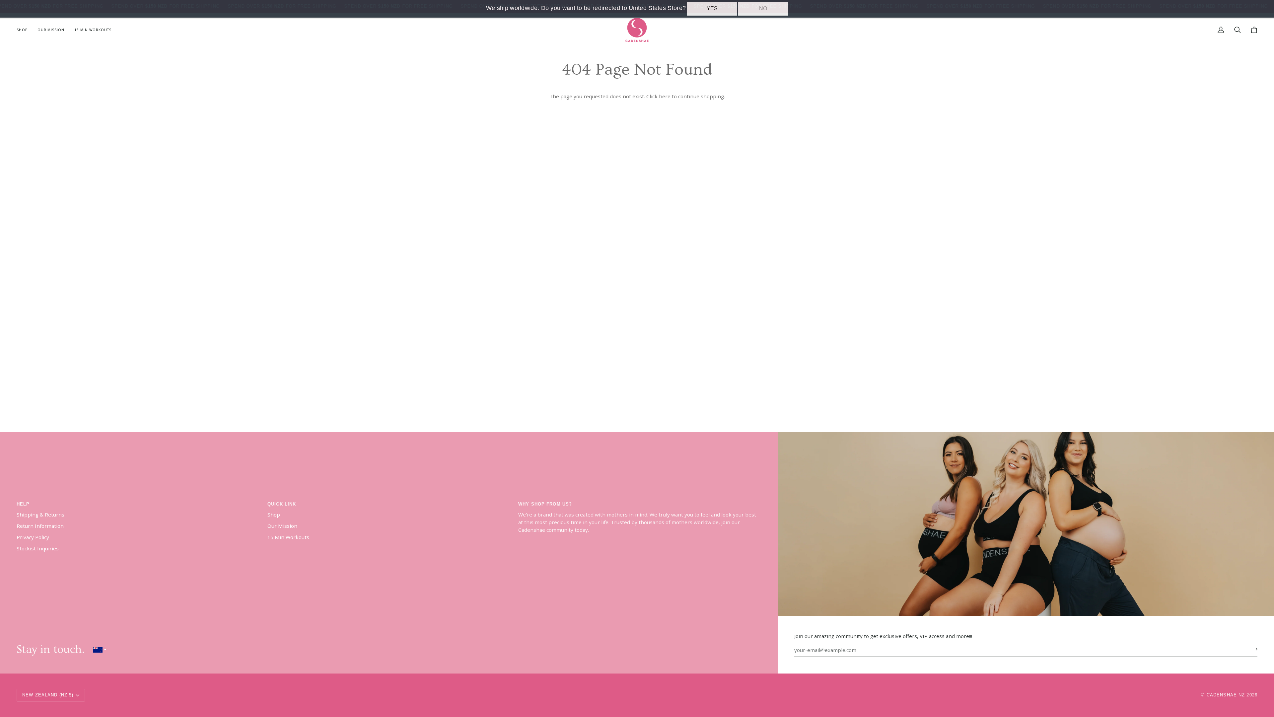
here (665, 96)
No (763, 8)
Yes (712, 8)
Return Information (40, 525)
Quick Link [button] (281, 504)
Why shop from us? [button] (545, 504)
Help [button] (23, 504)
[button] (25, 30)
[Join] (1251, 649)
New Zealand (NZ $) (47, 695)
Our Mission (282, 525)
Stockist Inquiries (38, 548)
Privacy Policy (33, 537)
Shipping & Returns (40, 514)
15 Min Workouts (288, 537)
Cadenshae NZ (1226, 695)
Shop (273, 514)
